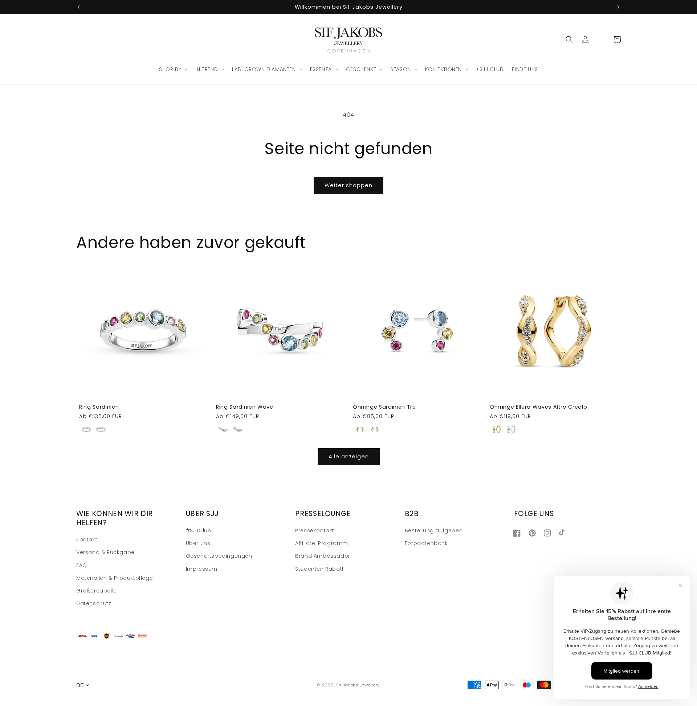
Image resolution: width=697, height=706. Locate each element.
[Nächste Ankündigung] (618, 7)
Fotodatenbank (426, 543)
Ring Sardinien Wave (244, 407)
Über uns (198, 543)
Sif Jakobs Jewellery (358, 685)
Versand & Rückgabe (105, 552)
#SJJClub (199, 530)
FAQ (81, 565)
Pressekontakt (314, 530)
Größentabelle (96, 590)
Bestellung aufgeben (433, 530)
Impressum (201, 569)
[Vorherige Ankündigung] (79, 7)
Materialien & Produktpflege (114, 578)
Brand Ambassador (322, 556)
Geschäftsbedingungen (219, 556)
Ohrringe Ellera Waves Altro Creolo (538, 407)
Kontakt (86, 539)
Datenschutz (93, 603)
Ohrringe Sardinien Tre (384, 407)
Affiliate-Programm (321, 543)
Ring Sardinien (99, 407)
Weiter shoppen (348, 185)
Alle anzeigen (349, 456)
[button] (173, 69)
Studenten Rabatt (319, 569)
